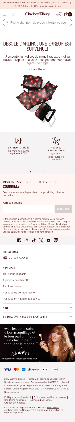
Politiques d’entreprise (40, 400)
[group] (20, 151)
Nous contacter (11, 392)
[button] (7, 22)
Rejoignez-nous (12, 286)
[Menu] (4, 14)
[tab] (30, 171)
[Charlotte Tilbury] (37, 14)
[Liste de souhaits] (13, 14)
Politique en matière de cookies (21, 298)
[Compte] (59, 13)
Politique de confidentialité (19, 292)
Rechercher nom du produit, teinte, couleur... (39, 22)
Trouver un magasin (14, 273)
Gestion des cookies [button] (14, 402)
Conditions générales (15, 400)
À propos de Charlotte (16, 280)
